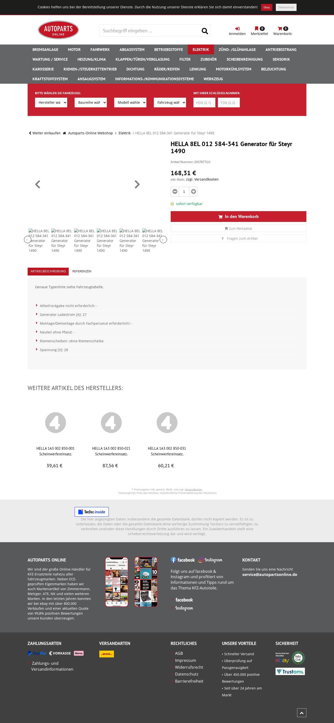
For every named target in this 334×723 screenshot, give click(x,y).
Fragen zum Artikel (242, 238)
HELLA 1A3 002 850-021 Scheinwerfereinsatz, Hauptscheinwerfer (111, 454)
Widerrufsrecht (189, 667)
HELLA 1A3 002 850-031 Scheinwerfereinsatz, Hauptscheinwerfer (167, 454)
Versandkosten (193, 489)
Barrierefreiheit (189, 681)
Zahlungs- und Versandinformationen (52, 666)
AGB (179, 653)
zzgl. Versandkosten (202, 179)
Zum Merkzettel (240, 228)
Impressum (185, 660)
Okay (267, 7)
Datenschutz (286, 7)
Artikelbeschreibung (48, 271)
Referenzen (81, 271)
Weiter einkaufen (47, 133)
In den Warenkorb (241, 216)
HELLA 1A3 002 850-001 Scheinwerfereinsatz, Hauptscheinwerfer (55, 454)
